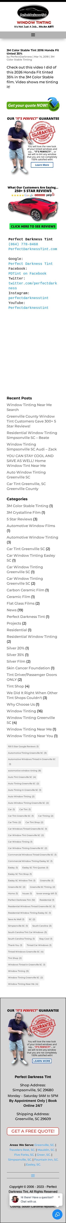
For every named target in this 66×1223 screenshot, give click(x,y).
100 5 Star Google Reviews (23, 746)
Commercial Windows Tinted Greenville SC (32, 854)
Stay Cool (45, 938)
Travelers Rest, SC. (22, 1150)
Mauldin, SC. (46, 1150)
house (27, 893)
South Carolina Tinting (21, 938)
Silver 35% (15, 655)
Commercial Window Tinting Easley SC (30, 861)
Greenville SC (16, 887)
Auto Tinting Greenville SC (23, 783)
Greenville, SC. (44, 1145)
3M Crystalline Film (24, 512)
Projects (14, 623)
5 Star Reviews (19, 519)
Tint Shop (15, 686)
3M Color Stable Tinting (30, 58)
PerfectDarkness (21, 56)
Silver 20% (15, 648)
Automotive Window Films (31, 526)
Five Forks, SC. (24, 1154)
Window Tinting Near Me (29, 729)
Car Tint (25, 809)
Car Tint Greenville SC (26, 549)
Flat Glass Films (20, 603)
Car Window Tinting (20, 841)
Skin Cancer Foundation (28, 668)
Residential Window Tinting (32, 636)
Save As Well (16, 919)
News (12, 610)
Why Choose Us (21, 704)
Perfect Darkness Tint (26, 617)
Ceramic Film (18, 597)
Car (11, 809)
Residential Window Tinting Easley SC (29, 913)
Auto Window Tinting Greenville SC (28, 803)
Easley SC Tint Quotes (35, 867)
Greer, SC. (44, 1154)
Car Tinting (45, 816)
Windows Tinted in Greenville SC (26, 964)
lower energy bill (46, 893)
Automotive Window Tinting (32, 537)
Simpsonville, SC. (20, 1159)
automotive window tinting (24, 770)
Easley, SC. (33, 1164)
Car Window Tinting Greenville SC (27, 848)
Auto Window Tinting (21, 796)
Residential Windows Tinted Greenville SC (31, 906)
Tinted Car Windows (39, 945)
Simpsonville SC (18, 925)
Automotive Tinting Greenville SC (27, 753)
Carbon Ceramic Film (25, 590)
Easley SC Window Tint (21, 880)
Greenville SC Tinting (42, 887)
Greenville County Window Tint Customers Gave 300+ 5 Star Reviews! (31, 421)
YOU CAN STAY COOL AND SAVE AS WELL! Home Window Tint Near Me (30, 461)
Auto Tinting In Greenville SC (24, 790)
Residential (17, 630)
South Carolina (42, 925)
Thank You (15, 945)
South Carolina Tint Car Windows (27, 932)
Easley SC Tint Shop (20, 874)
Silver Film (16, 661)
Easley (13, 867)
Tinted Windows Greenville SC (25, 951)
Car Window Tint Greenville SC (26, 835)
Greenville (46, 880)
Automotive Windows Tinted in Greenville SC (32, 761)
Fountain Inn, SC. (46, 1159)
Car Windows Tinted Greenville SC (27, 828)
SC (32, 919)
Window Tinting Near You (30, 736)
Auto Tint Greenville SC (22, 777)
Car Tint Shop (34, 822)
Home (13, 893)
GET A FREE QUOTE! (32, 1131)
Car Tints (14, 822)
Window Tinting (21, 711)
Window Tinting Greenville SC (25, 977)
